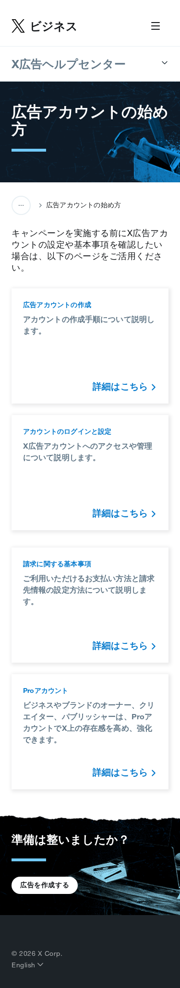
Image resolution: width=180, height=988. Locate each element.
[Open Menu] (155, 26)
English (24, 965)
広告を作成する (44, 885)
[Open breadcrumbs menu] (21, 205)
